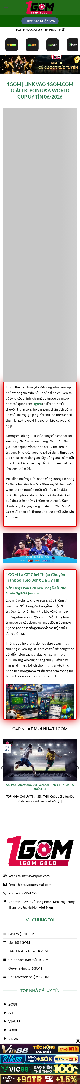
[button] (5, 7)
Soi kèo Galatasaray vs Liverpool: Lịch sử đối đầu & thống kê (40, 786)
